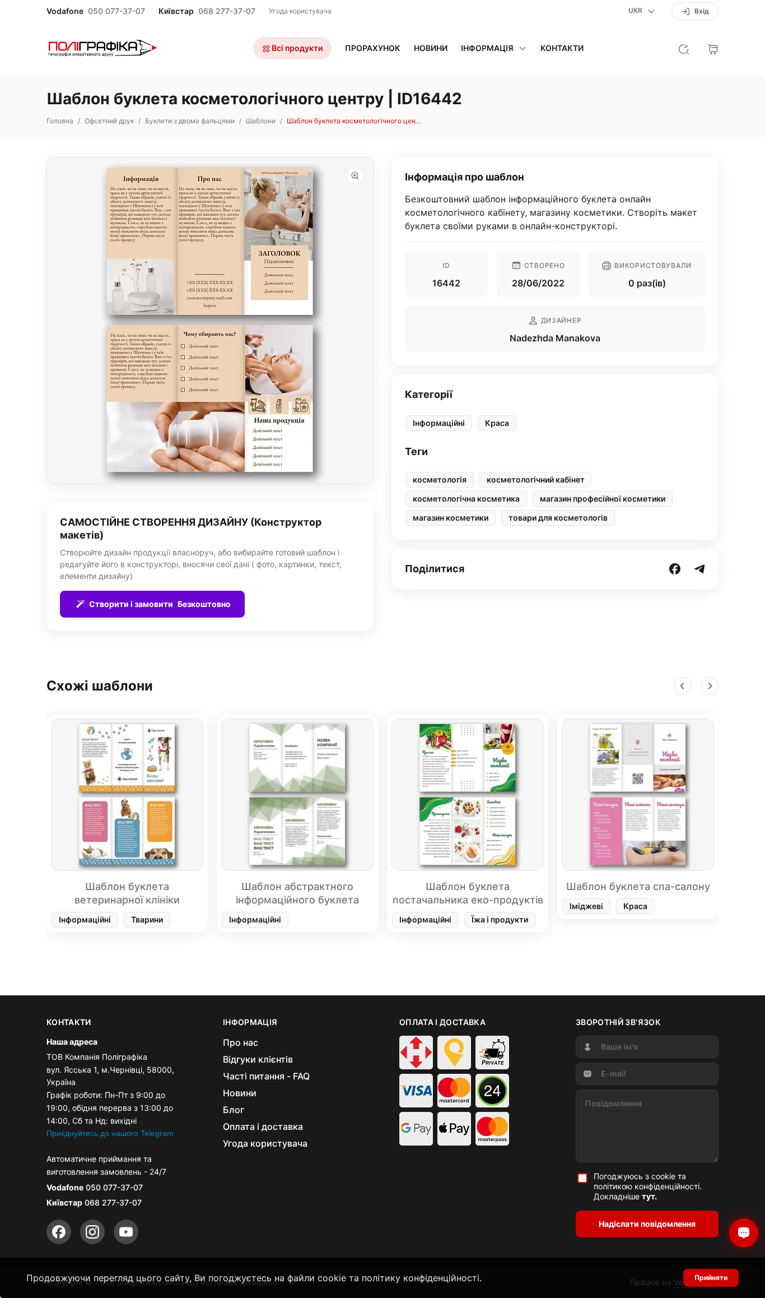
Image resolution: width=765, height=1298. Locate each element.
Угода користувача (300, 11)
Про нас (240, 1042)
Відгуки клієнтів (258, 1059)
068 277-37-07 (226, 11)
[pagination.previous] (683, 686)
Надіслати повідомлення (647, 1224)
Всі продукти (296, 48)
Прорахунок (372, 48)
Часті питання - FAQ (266, 1076)
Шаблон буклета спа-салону (638, 886)
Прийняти (710, 1277)
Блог (233, 1109)
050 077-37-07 (116, 11)
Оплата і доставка (263, 1126)
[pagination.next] (710, 686)
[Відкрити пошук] (683, 48)
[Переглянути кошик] (713, 48)
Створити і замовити (160, 604)
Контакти (562, 48)
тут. (649, 1196)
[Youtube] (126, 1232)
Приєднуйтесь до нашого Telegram (110, 1133)
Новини (430, 48)
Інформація (487, 48)
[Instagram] (92, 1232)
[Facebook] (58, 1232)
